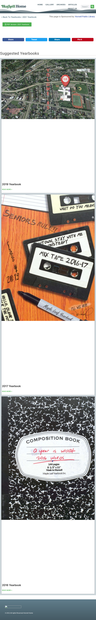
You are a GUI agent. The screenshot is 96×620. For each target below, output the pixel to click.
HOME (40, 5)
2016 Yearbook (11, 585)
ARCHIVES (60, 5)
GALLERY (50, 5)
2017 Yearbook (11, 386)
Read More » (7, 189)
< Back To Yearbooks (11, 17)
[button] (13, 39)
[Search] (92, 6)
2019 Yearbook (11, 184)
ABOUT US (72, 9)
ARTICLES (72, 5)
